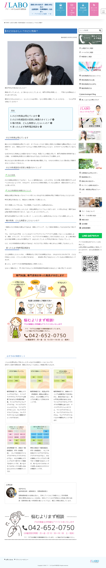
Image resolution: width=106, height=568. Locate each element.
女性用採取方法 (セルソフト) (91, 76)
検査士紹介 (85, 220)
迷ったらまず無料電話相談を (25, 127)
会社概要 (84, 224)
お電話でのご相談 (87, 48)
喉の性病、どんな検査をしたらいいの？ (31, 123)
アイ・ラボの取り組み (89, 215)
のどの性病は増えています (24, 116)
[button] (41, 9)
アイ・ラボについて (88, 211)
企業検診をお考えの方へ (90, 173)
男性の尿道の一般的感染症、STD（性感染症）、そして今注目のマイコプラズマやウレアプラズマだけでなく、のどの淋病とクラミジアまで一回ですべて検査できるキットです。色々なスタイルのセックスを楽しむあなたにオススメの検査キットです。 (39, 458)
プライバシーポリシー (22, 559)
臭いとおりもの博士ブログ (90, 100)
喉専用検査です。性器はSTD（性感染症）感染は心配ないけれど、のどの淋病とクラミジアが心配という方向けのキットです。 (39, 397)
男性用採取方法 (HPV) (89, 84)
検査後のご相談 (87, 56)
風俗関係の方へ (87, 177)
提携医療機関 (86, 228)
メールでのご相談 (87, 52)
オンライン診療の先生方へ (90, 185)
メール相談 (72, 9)
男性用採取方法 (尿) (88, 80)
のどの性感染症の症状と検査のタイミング (32, 119)
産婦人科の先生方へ (88, 181)
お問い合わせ (9, 559)
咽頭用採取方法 (87, 88)
